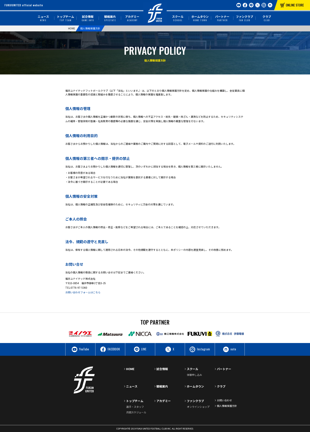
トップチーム (65, 18)
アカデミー (132, 18)
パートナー (222, 18)
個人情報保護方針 (227, 406)
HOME (71, 28)
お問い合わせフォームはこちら (82, 292)
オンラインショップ (198, 406)
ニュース (43, 18)
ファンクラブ (244, 18)
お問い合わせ (224, 400)
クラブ (266, 18)
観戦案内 (110, 18)
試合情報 (88, 18)
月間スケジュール (136, 412)
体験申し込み (194, 375)
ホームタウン (200, 18)
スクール (178, 18)
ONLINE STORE (295, 5)
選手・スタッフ (135, 406)
